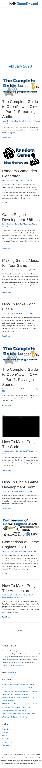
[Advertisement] (21, 29)
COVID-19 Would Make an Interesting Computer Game (21, 704)
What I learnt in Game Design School (14, 717)
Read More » (6, 138)
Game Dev (14, 121)
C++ (8, 121)
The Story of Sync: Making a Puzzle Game (16, 707)
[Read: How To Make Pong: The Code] (21, 426)
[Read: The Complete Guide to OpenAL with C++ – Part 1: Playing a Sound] (21, 355)
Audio (4, 121)
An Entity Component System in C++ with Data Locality (20, 691)
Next (21, 631)
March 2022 (6, 729)
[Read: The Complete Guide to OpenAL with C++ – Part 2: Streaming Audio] (21, 87)
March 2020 (6, 739)
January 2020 (7, 745)
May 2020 (5, 732)
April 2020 (5, 735)
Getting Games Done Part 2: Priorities (15, 694)
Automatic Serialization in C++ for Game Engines (18, 684)
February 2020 (7, 742)
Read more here (18, 665)
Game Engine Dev (16, 224)
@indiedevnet (12, 672)
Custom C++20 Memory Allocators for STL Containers (20, 688)
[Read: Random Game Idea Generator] (21, 156)
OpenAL (21, 121)
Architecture (6, 451)
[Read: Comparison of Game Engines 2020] (21, 527)
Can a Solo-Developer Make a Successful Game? (19, 714)
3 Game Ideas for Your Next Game (14, 710)
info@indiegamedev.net (10, 659)
